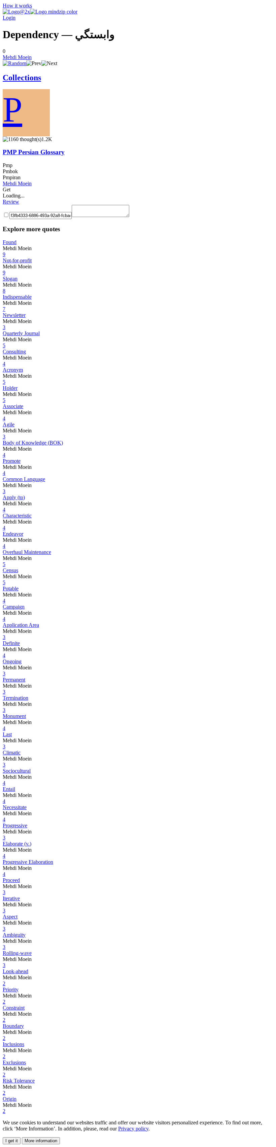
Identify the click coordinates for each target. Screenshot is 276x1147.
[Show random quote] (14, 63)
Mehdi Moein (17, 57)
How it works (17, 5)
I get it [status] (11, 1140)
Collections (22, 77)
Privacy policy (133, 1128)
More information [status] (41, 1140)
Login (9, 18)
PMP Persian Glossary (34, 152)
